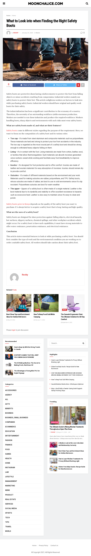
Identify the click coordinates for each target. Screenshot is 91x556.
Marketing (10, 486)
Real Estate (10, 499)
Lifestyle (9, 477)
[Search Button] (83, 343)
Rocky (15, 33)
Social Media (11, 508)
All (6, 399)
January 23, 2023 (27, 33)
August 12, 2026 (62, 432)
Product (9, 495)
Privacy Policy (43, 545)
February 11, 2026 (40, 320)
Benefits (9, 408)
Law (7, 472)
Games (8, 454)
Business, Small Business (16, 418)
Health (8, 458)
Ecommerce (10, 427)
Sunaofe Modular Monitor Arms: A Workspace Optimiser (67, 384)
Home (8, 15)
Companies (10, 422)
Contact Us (54, 545)
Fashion (8, 440)
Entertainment (12, 436)
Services (9, 504)
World (8, 531)
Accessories (10, 390)
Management (11, 481)
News (14, 15)
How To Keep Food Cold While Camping (62, 379)
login (13, 330)
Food (7, 449)
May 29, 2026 (11, 320)
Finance (8, 445)
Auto (7, 404)
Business (9, 413)
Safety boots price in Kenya (18, 204)
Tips (7, 522)
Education (10, 431)
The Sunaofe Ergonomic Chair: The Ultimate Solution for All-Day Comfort (73, 316)
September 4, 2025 (67, 322)
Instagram (10, 467)
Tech (7, 518)
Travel (8, 527)
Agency (8, 395)
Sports (8, 513)
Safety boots (11, 130)
